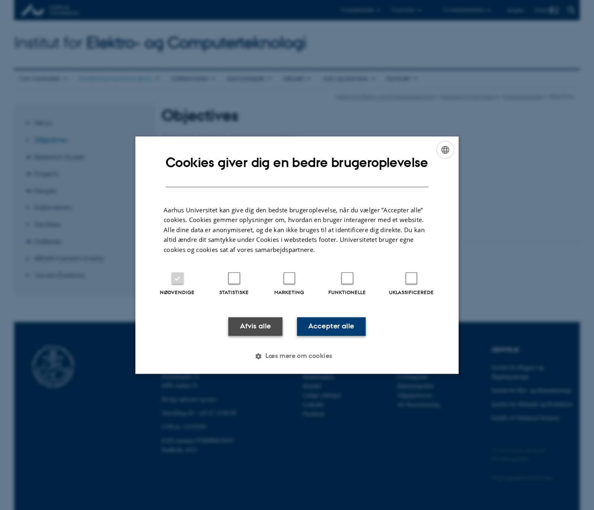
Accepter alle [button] (331, 326)
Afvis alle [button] (255, 326)
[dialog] (297, 255)
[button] (296, 356)
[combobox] (445, 150)
